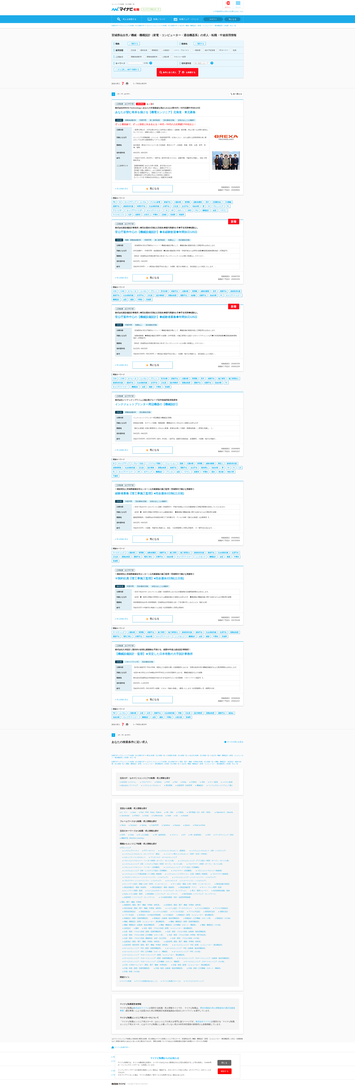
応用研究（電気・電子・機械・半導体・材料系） (183, 905)
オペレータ (132, 291)
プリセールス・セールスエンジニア (163, 857)
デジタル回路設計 (203, 908)
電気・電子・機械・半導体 (131, 902)
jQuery (187, 825)
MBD (190, 210)
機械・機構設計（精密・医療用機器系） (185, 922)
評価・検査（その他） (132, 972)
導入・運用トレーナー (200, 891)
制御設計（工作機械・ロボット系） (198, 918)
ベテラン (223, 210)
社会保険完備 (154, 206)
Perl (176, 782)
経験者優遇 (197, 202)
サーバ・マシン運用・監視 (211, 887)
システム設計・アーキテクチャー (179, 908)
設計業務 (150, 468)
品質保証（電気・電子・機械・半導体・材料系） (142, 942)
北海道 (164, 215)
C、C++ (124, 812)
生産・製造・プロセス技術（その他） (186, 938)
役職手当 (202, 295)
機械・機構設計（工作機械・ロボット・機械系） (178, 925)
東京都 (221, 472)
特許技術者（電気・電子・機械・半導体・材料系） (143, 908)
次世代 (146, 215)
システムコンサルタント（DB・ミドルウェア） (209, 851)
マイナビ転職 (126, 981)
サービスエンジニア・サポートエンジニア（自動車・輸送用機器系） (204, 958)
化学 (130, 215)
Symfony (166, 825)
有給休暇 (195, 206)
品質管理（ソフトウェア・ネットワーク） (140, 897)
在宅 (148, 713)
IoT (184, 835)
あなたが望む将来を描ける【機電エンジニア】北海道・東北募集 (155, 112)
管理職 (187, 202)
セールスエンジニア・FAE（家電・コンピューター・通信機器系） (198, 945)
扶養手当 (159, 557)
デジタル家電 (155, 202)
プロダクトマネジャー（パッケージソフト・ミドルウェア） (146, 877)
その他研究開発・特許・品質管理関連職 (175, 897)
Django (177, 825)
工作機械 (228, 202)
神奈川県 (230, 472)
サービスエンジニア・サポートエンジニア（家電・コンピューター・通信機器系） (155, 955)
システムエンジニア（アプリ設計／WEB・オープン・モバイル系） (205, 861)
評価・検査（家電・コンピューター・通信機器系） (192, 965)
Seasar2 (133, 825)
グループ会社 (139, 463)
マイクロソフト (119, 215)
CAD (115, 291)
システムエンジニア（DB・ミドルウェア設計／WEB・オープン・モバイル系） (153, 864)
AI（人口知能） (144, 835)
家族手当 (167, 202)
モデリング (148, 472)
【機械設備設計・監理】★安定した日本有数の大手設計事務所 (154, 653)
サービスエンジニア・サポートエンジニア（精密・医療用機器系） (149, 958)
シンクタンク (201, 557)
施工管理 (221, 379)
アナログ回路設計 (221, 908)
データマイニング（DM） (224, 835)
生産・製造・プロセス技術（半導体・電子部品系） (188, 935)
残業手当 (116, 206)
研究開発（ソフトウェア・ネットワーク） (163, 894)
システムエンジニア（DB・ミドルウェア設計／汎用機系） (146, 871)
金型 (214, 210)
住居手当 (235, 553)
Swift (169, 816)
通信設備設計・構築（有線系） (135, 887)
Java (134, 812)
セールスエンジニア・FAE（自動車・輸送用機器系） (186, 948)
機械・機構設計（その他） (212, 925)
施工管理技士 (234, 379)
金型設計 (127, 928)
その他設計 (169, 915)
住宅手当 (140, 295)
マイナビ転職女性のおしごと (147, 981)
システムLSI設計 (161, 912)
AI (166, 210)
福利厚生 (204, 468)
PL (228, 206)
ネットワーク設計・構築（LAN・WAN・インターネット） (146, 884)
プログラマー (147, 782)
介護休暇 (177, 202)
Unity (132, 835)
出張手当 (166, 206)
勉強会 (231, 713)
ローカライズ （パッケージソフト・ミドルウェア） (187, 881)
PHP (168, 782)
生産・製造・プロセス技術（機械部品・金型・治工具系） (145, 938)
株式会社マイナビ (141, 1008)
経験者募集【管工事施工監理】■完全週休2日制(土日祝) (149, 493)
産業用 (137, 215)
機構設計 (205, 210)
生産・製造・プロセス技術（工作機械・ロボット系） (144, 935)
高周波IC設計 (210, 912)
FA (221, 295)
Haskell (185, 816)
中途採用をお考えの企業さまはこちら (229, 11)
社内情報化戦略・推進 (221, 891)
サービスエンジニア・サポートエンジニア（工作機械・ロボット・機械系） (152, 962)
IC (234, 468)
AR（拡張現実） (196, 835)
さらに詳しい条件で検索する (128, 70)
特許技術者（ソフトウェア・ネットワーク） (200, 894)
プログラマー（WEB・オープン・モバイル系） (206, 864)
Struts (123, 825)
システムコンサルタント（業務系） (173, 851)
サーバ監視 (214, 782)
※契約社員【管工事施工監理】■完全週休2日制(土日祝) (149, 578)
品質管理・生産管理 (184, 785)
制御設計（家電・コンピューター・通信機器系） (196, 915)
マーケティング (119, 553)
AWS (123, 835)
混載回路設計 (145, 912)
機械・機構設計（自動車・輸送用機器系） (140, 925)
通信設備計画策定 (223, 884)
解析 (137, 928)
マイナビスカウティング (194, 981)
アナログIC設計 (194, 912)
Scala (146, 816)
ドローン (175, 835)
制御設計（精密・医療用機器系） (136, 918)
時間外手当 (141, 206)
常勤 (180, 713)
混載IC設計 (224, 912)
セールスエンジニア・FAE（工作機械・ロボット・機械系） (146, 952)
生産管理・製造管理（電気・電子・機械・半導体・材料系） (146, 945)
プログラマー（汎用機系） (183, 871)
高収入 (220, 463)
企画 (141, 713)
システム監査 (228, 782)
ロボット (180, 210)
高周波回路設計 (130, 912)
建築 (132, 300)
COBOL (194, 782)
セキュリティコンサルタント (135, 857)
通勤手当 (183, 295)
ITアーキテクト (149, 851)
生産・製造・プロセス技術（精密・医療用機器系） (143, 932)
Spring (143, 825)
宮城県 (172, 215)
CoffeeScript (158, 816)
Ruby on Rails (200, 825)
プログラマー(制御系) (220, 874)
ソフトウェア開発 (154, 463)
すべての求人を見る (235, 742)
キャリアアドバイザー (135, 210)
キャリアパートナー (154, 210)
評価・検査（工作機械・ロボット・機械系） (205, 968)
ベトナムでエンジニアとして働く (220, 785)
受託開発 (169, 785)
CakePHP (155, 825)
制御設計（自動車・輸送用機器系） (167, 918)
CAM (122, 291)
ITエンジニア (218, 206)
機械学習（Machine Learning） (133, 838)
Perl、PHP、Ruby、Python (150, 812)
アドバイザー (118, 210)
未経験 (193, 295)
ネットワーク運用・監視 (133, 891)
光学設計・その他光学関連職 (149, 915)
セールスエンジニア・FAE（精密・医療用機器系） (143, 948)
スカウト (213, 19)
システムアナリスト (131, 851)
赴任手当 (185, 206)
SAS (209, 835)
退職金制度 (172, 295)
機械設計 (200, 785)
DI (209, 206)
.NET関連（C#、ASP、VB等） (200, 812)
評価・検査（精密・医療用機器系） (137, 968)
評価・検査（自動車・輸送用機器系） (169, 968)
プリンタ (169, 472)
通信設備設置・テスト (188, 887)
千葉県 (115, 476)
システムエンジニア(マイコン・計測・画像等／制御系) (187, 874)
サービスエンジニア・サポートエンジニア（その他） (205, 962)
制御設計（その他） (223, 918)
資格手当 (116, 295)
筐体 (213, 472)
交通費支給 (217, 202)
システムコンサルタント (152, 785)
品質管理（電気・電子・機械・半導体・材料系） (183, 942)
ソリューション (170, 463)
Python (159, 782)
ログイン (227, 7)
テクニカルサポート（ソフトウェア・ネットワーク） (167, 891)
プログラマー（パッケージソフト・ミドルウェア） (143, 881)
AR (172, 210)
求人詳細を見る (122, 189)
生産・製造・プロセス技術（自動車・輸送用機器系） (187, 932)
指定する (134, 44)
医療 (181, 463)
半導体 (155, 215)
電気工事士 (148, 557)
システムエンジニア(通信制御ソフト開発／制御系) (143, 874)
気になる (232, 19)
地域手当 (173, 468)
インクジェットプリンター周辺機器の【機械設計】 (147, 404)
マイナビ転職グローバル (171, 981)
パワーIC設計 (129, 915)
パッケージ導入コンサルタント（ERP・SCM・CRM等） (186, 854)
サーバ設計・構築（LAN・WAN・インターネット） (192, 884)
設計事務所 (160, 295)
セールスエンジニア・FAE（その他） (187, 952)
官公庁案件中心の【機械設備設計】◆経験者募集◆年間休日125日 (156, 316)
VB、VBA (169, 812)
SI (120, 202)
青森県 (181, 215)
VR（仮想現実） (161, 835)
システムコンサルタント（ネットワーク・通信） (142, 854)
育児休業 (164, 291)
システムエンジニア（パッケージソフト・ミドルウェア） (195, 877)
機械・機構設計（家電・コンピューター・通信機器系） (145, 922)
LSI (240, 468)
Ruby (184, 782)
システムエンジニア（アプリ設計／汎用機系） (182, 867)
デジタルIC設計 (178, 912)
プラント (153, 291)
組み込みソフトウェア (129, 785)
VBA (203, 782)
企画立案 (178, 717)
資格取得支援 (128, 206)
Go (177, 816)
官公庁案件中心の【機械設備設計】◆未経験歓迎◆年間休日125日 (156, 231)
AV (228, 468)
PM (114, 202)
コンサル (143, 202)
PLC (197, 210)
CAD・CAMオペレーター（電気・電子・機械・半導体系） (146, 965)
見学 (207, 202)
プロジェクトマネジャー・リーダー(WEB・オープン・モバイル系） (149, 861)
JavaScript (125, 816)
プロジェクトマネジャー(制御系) (209, 871)
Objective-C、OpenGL (224, 812)
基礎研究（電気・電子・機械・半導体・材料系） (142, 905)
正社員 (175, 206)
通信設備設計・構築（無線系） (163, 887)
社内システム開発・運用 (133, 894)
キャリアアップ (130, 202)
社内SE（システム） (129, 782)
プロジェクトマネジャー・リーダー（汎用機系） (142, 867)
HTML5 (137, 816)
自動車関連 (117, 468)
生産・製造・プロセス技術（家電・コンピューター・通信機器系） (168, 928)
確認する (225, 1071)
